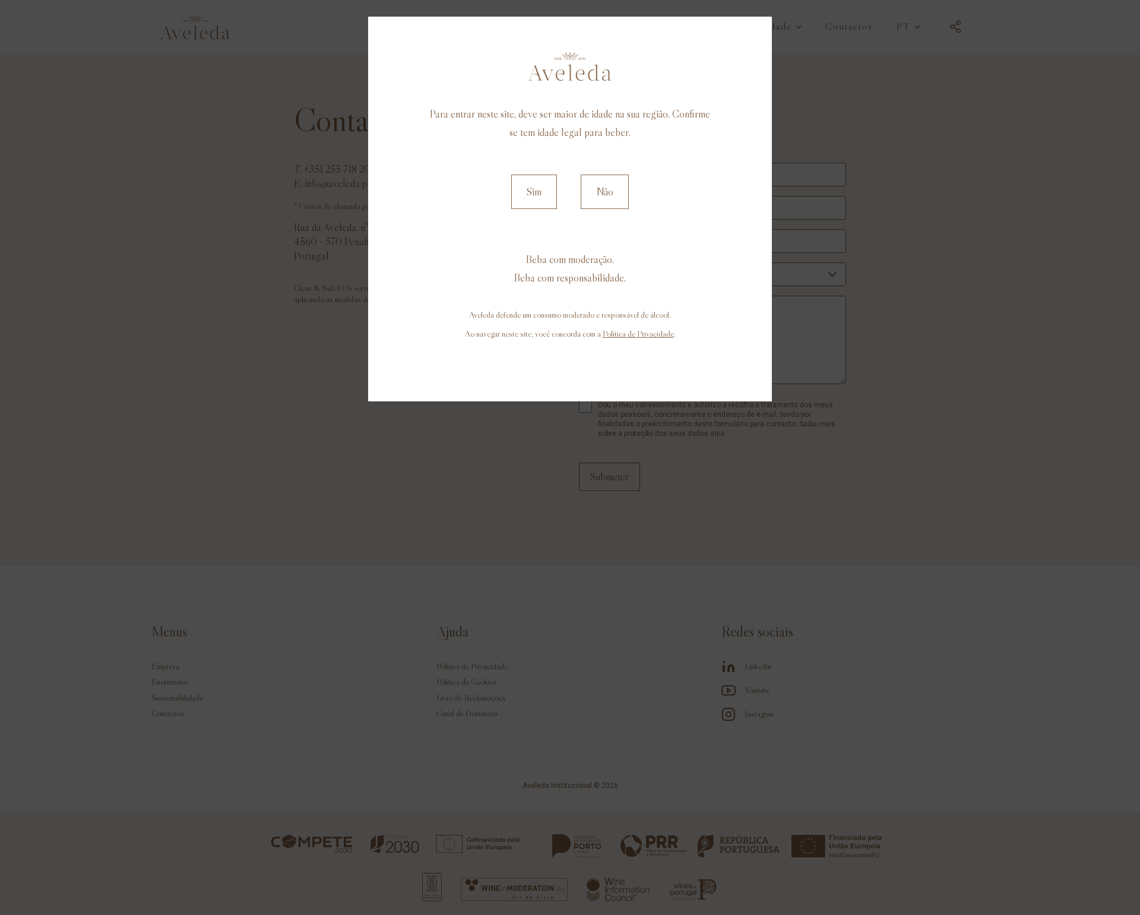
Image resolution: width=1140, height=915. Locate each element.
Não (604, 191)
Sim (534, 191)
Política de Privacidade (638, 333)
